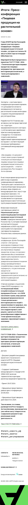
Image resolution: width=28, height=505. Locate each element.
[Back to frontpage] (3, 2)
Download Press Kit (8, 467)
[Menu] (26, 2)
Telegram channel (17, 461)
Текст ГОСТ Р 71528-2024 (10, 424)
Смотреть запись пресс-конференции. (10, 328)
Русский (19, 2)
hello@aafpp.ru (5, 456)
